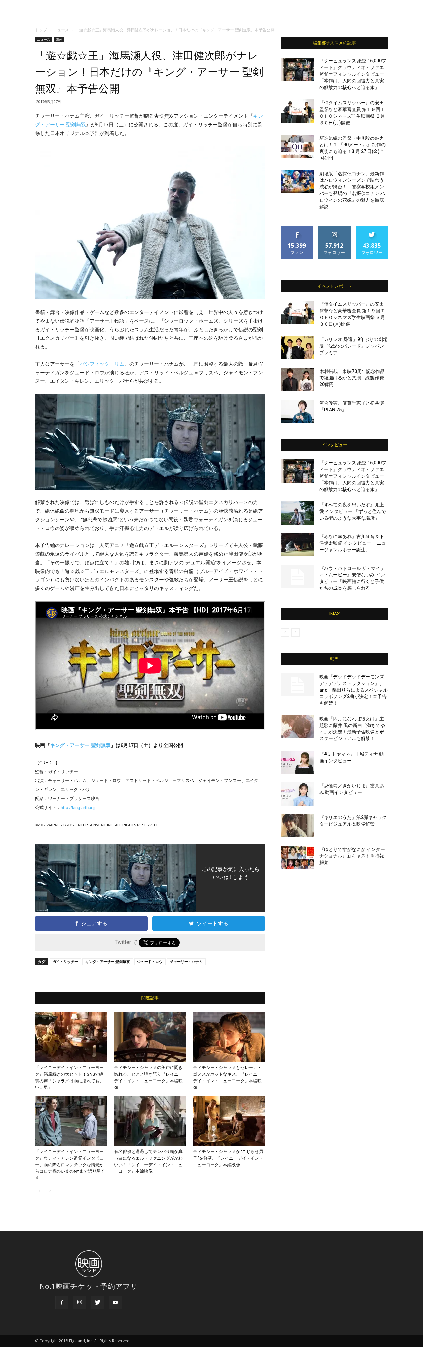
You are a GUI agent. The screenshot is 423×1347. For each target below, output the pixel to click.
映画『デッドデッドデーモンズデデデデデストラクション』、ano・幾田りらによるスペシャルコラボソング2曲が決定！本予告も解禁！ (353, 690)
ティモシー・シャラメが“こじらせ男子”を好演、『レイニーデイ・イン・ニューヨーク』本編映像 (228, 1158)
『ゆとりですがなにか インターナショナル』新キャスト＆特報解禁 (352, 856)
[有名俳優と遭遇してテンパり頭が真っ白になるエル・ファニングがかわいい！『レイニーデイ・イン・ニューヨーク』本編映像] (150, 1121)
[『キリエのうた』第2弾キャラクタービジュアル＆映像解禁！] (297, 825)
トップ (41, 30)
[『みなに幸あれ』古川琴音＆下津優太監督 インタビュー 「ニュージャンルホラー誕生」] (297, 544)
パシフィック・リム (102, 364)
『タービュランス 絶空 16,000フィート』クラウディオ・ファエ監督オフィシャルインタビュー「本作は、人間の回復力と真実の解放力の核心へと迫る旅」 (352, 74)
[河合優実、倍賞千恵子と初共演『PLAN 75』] (297, 411)
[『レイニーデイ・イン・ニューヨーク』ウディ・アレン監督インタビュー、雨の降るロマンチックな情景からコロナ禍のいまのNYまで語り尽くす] (71, 1121)
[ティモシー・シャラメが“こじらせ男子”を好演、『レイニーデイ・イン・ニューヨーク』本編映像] (229, 1121)
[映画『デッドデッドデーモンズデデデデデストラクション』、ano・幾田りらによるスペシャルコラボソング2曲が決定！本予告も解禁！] (297, 684)
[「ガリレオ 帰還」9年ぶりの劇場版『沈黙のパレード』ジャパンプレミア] (297, 347)
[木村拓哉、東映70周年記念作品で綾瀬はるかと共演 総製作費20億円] (297, 379)
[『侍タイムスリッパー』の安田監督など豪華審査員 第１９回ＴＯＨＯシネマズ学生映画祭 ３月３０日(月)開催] (297, 111)
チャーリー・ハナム (186, 961)
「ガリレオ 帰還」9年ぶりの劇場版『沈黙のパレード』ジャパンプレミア (353, 346)
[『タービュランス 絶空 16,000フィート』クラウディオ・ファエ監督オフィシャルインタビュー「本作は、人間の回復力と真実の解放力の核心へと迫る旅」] (297, 69)
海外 (59, 39)
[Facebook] (61, 1302)
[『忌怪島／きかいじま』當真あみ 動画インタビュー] (297, 794)
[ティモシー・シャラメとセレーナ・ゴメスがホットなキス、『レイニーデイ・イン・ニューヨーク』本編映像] (229, 1037)
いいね (297, 228)
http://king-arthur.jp (78, 807)
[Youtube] (115, 1302)
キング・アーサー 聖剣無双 (80, 745)
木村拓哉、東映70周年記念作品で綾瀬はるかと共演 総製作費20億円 (352, 378)
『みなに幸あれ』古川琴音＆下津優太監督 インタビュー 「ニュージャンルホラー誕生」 (352, 543)
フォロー (334, 228)
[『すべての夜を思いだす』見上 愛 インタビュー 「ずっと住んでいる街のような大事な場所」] (297, 513)
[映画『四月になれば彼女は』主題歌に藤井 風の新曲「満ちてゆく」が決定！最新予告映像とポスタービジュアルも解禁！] (297, 726)
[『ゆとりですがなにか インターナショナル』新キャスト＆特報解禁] (297, 857)
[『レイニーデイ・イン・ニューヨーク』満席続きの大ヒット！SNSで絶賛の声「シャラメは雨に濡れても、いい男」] (71, 1037)
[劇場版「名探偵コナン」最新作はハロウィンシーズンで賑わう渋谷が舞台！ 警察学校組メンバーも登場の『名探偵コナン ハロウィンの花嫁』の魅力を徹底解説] (297, 181)
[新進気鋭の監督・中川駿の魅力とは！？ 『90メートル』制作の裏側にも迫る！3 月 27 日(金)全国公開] (297, 146)
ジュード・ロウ (150, 961)
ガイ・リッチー (65, 961)
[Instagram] (79, 1302)
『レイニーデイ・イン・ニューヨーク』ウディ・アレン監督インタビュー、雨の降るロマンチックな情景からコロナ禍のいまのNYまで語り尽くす (70, 1164)
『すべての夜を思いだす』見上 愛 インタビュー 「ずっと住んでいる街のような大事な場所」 (352, 511)
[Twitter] (97, 1302)
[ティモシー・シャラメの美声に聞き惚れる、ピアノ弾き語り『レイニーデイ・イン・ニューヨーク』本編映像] (150, 1037)
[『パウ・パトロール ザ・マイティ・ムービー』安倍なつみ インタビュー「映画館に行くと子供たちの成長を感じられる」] (297, 576)
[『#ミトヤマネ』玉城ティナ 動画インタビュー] (297, 762)
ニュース (61, 30)
